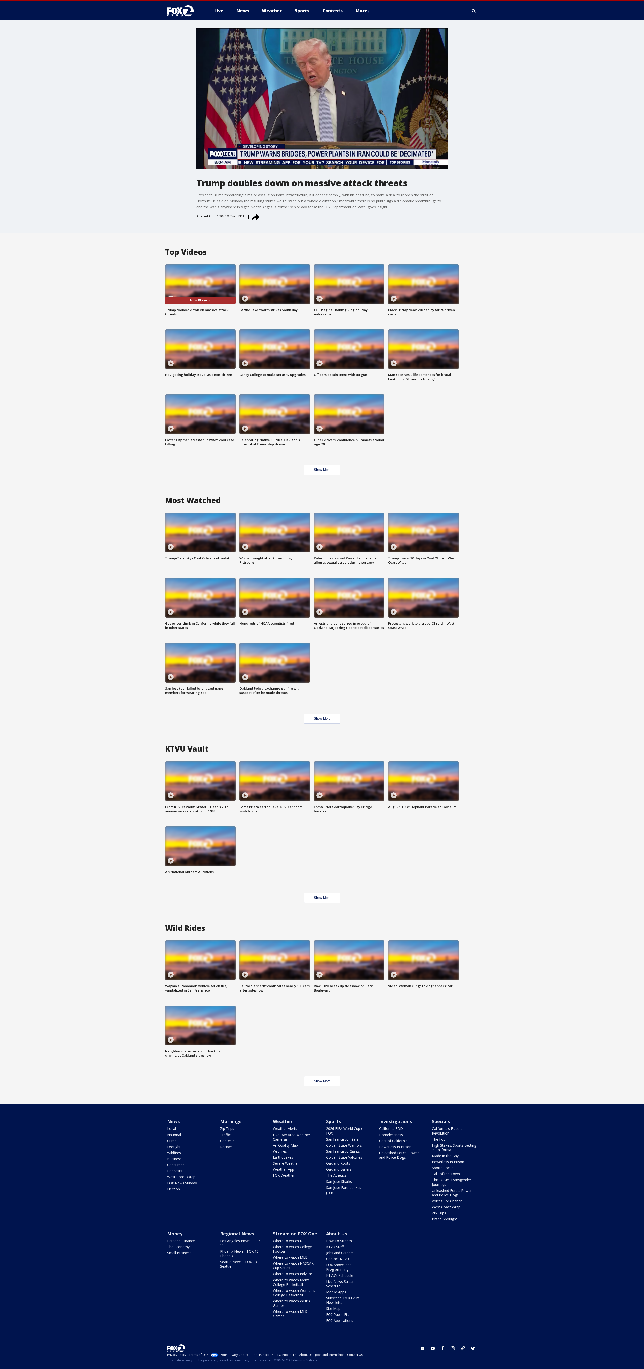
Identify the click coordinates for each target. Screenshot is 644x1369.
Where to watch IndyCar (292, 1273)
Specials (441, 1121)
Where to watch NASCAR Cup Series (293, 1265)
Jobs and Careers (340, 1252)
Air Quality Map (285, 1145)
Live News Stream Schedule (341, 1283)
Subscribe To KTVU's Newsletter (343, 1300)
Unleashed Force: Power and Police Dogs (399, 1155)
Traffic (225, 1134)
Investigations (395, 1121)
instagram (453, 1348)
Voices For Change (447, 1201)
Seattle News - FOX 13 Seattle (238, 1264)
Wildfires (174, 1152)
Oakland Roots (338, 1163)
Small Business (179, 1252)
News (173, 1121)
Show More (322, 470)
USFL (330, 1193)
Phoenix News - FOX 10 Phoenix (239, 1253)
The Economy (178, 1246)
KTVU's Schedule (339, 1275)
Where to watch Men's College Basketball (291, 1282)
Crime (172, 1140)
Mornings (231, 1121)
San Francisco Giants (343, 1151)
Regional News (237, 1234)
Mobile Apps (336, 1292)
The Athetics (336, 1175)
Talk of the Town (446, 1173)
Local (171, 1128)
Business (174, 1158)
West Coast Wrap (181, 1176)
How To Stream (339, 1240)
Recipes (226, 1146)
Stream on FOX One (295, 1234)
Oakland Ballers (338, 1169)
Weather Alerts (285, 1128)
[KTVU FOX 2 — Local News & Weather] (183, 11)
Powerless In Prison (395, 1146)
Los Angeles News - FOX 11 (240, 1243)
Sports (333, 1121)
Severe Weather (286, 1163)
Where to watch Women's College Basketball (294, 1292)
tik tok (463, 1348)
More (361, 11)
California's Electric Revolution (447, 1131)
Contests (227, 1140)
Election (173, 1189)
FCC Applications (339, 1320)
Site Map (333, 1308)
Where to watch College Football (292, 1249)
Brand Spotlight (444, 1219)
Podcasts (174, 1170)
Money (174, 1234)
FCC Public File (338, 1314)
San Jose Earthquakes (343, 1187)
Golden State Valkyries (344, 1157)
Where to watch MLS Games (290, 1313)
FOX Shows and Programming (339, 1267)
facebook (443, 1348)
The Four (439, 1139)
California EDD (391, 1128)
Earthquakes (283, 1157)
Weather (283, 1121)
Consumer (175, 1164)
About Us (336, 1234)
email (423, 1348)
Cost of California (393, 1140)
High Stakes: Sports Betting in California (454, 1147)
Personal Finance (181, 1240)
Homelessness (391, 1134)
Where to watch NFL (290, 1240)
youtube (433, 1348)
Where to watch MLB (290, 1257)
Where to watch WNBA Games (292, 1303)
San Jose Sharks (339, 1181)
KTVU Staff (335, 1246)
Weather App (283, 1169)
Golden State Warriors (344, 1145)
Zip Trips (227, 1128)
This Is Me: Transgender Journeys (451, 1182)
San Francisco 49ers (342, 1139)
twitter (473, 1348)
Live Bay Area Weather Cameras (291, 1137)
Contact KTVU (337, 1258)
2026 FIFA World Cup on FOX (346, 1131)
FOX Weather (284, 1175)
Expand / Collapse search (474, 11)
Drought (174, 1146)
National (174, 1134)
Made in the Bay (445, 1155)
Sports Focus (442, 1167)
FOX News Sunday (182, 1183)
